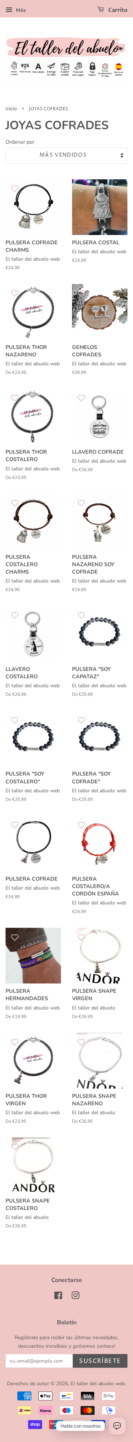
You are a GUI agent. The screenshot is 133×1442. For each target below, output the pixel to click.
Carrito (117, 10)
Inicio (11, 109)
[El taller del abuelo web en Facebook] (58, 1297)
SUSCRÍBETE (100, 1361)
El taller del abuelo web (98, 1383)
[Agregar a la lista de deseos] (14, 188)
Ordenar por (20, 142)
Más (20, 10)
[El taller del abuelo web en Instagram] (75, 1297)
